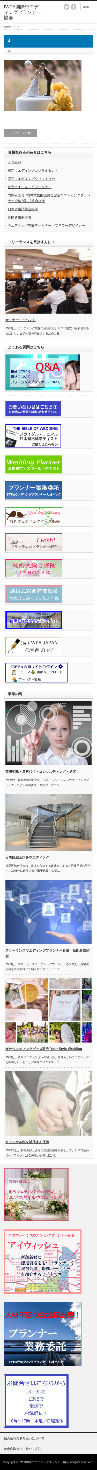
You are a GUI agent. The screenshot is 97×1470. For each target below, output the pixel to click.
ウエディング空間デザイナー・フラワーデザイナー (46, 225)
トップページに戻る (20, 132)
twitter (66, 7)
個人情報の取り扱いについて (24, 1438)
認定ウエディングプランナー (29, 187)
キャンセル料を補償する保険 (27, 1142)
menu (86, 6)
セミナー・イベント (20, 320)
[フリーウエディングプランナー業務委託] (42, 1365)
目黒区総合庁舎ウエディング (27, 857)
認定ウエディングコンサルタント (33, 170)
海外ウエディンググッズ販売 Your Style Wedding (43, 1049)
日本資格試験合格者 (23, 209)
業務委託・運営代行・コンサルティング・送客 (40, 771)
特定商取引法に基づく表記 (22, 1449)
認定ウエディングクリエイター (31, 179)
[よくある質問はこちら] (42, 389)
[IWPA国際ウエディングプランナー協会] (23, 12)
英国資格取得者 (19, 217)
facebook (73, 7)
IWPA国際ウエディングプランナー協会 (44, 1462)
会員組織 (14, 162)
